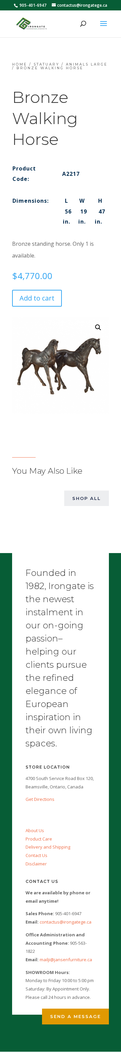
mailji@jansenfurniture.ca (66, 960)
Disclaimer (36, 864)
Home (19, 64)
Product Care (39, 839)
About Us (35, 830)
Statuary (46, 64)
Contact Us (36, 855)
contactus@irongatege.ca (65, 922)
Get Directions (40, 799)
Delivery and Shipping (48, 847)
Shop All (86, 498)
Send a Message (75, 1016)
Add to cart (36, 298)
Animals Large (87, 64)
